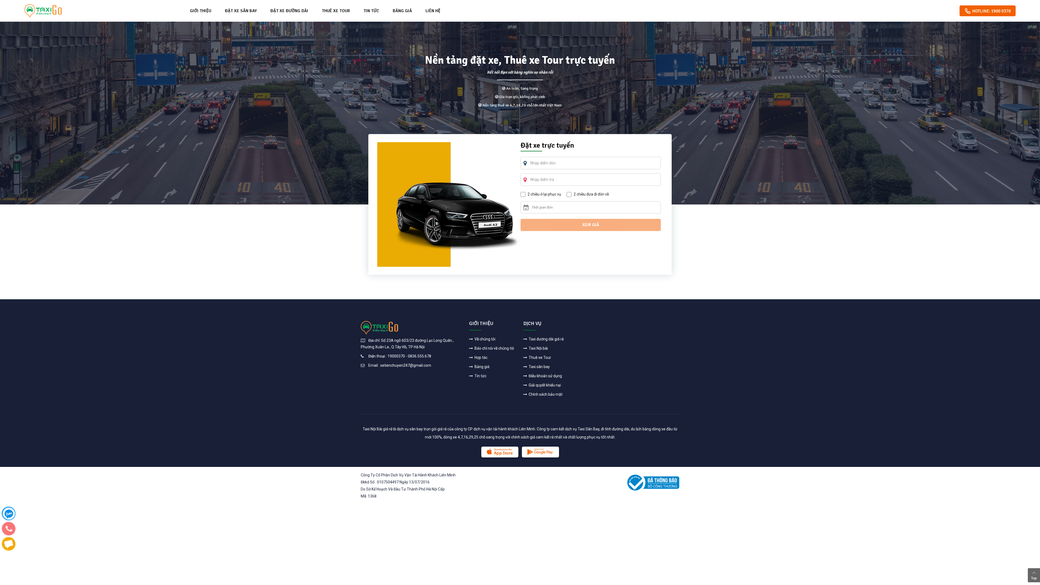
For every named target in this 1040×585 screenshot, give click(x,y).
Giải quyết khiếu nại (544, 385)
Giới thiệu (200, 11)
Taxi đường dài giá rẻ (546, 339)
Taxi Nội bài (538, 348)
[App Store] (499, 452)
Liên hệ (432, 11)
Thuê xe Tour (336, 11)
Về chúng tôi (484, 339)
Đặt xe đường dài (289, 11)
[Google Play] (540, 452)
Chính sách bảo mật (545, 394)
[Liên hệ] (8, 513)
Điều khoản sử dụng (545, 376)
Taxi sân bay (539, 367)
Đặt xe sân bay (241, 11)
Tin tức (371, 11)
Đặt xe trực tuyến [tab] (547, 146)
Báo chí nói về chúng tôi (494, 348)
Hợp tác (480, 357)
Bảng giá (402, 11)
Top (1034, 578)
